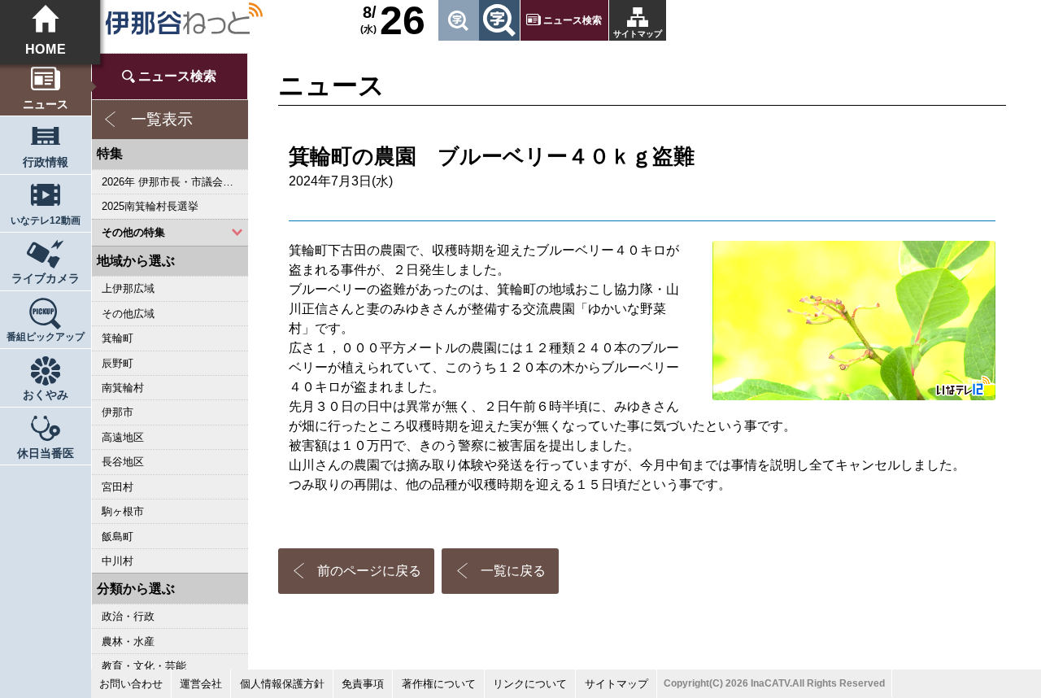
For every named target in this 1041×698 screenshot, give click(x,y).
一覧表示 (162, 119)
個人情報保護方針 (282, 684)
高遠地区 (123, 437)
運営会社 (201, 684)
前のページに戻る (369, 571)
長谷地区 (123, 462)
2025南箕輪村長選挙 (150, 206)
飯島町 (117, 536)
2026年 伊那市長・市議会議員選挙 (174, 182)
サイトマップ (637, 33)
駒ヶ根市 (123, 511)
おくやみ (45, 395)
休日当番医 (45, 453)
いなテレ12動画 (46, 220)
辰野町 (117, 363)
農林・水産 (128, 641)
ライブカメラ (45, 279)
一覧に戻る (513, 571)
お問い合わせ (131, 684)
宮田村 (117, 487)
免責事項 (363, 684)
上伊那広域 (128, 288)
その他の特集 (133, 232)
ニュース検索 (572, 20)
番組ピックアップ (46, 336)
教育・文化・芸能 (144, 666)
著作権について (439, 684)
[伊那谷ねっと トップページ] (183, 18)
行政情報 (45, 162)
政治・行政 (128, 616)
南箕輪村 (123, 388)
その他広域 (128, 314)
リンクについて (530, 684)
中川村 (117, 561)
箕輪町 (117, 338)
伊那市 (117, 412)
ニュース (45, 104)
